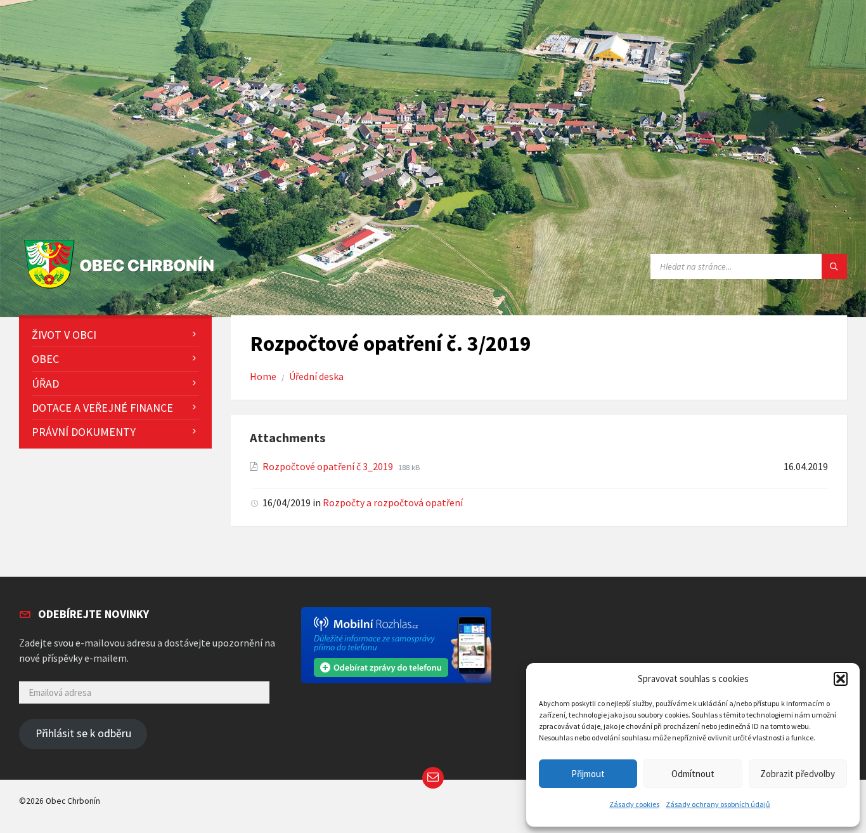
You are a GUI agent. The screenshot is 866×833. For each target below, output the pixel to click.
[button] (840, 678)
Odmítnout (692, 774)
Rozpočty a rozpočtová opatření (393, 503)
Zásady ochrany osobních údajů (718, 804)
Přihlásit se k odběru (83, 733)
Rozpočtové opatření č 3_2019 (328, 467)
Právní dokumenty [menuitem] (84, 431)
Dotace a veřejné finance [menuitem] (102, 407)
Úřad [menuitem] (45, 383)
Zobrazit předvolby (797, 774)
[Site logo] (122, 289)
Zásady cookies (634, 804)
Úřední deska (316, 377)
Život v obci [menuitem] (64, 334)
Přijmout (588, 774)
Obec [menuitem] (45, 358)
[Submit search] (834, 266)
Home (263, 377)
